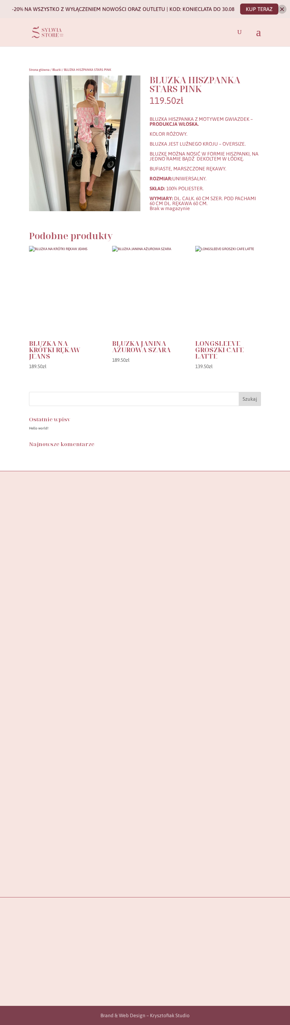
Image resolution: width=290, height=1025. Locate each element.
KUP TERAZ (259, 9)
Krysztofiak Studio (170, 1015)
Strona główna (39, 70)
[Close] (282, 9)
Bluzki (56, 70)
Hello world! (38, 428)
